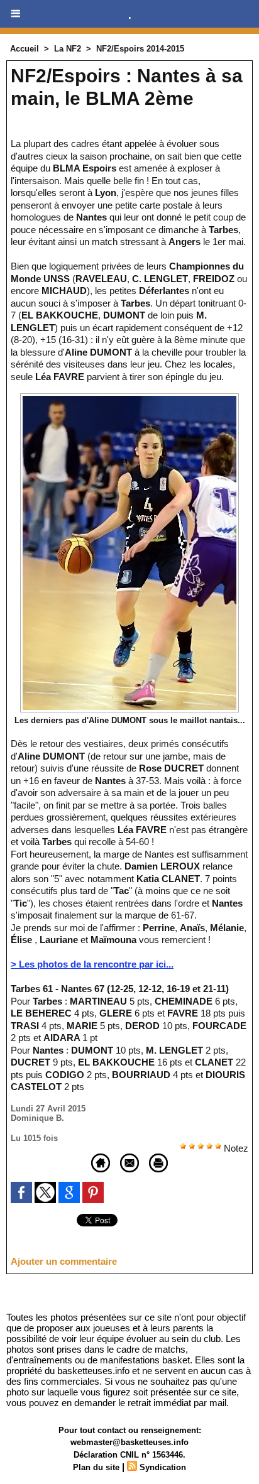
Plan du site (96, 1467)
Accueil (24, 48)
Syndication (163, 1467)
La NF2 (67, 48)
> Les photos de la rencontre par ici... (92, 964)
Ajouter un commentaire (64, 1261)
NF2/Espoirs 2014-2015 (140, 48)
